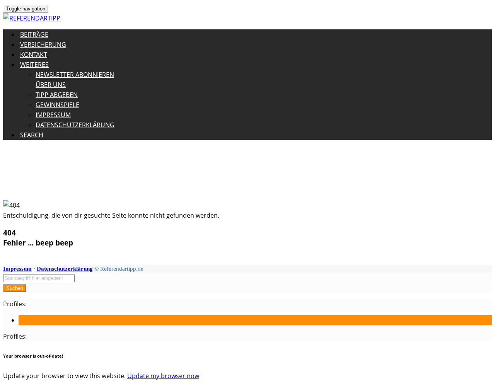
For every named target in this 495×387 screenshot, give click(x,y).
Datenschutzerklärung (75, 125)
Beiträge (34, 34)
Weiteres (34, 64)
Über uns (51, 84)
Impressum (53, 115)
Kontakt (33, 54)
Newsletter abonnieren (75, 74)
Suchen (14, 288)
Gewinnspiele (57, 105)
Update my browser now (163, 376)
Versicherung (43, 44)
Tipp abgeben (57, 94)
